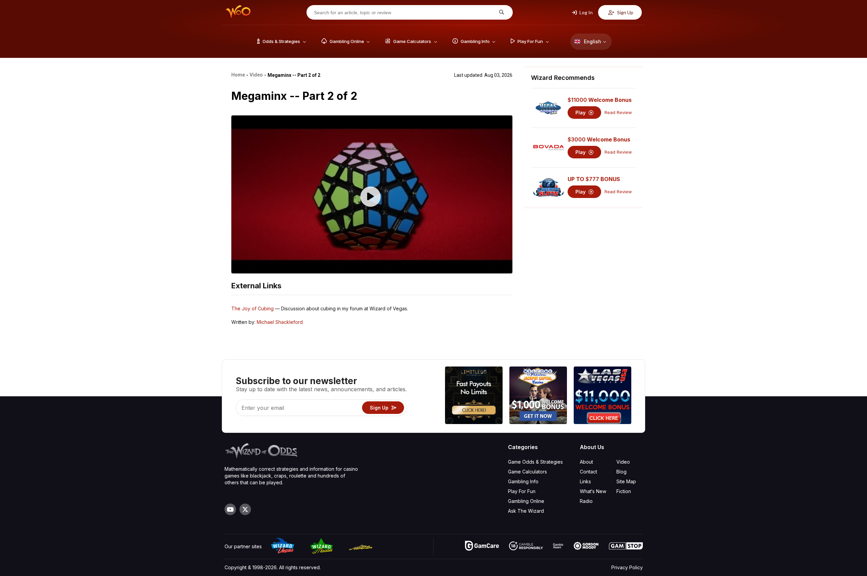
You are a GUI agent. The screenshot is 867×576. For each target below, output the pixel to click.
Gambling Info (523, 481)
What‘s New (593, 491)
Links (585, 481)
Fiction (623, 491)
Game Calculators (527, 471)
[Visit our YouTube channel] (230, 509)
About (586, 462)
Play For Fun (521, 491)
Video (623, 462)
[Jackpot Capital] (538, 396)
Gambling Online (526, 501)
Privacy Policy (627, 567)
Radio (586, 501)
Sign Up (624, 12)
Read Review (618, 112)
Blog (621, 471)
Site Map (626, 481)
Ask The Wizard (526, 511)
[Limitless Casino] (474, 396)
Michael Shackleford (280, 322)
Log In (585, 12)
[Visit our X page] (245, 509)
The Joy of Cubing (252, 308)
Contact (588, 471)
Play (581, 112)
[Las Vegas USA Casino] (602, 396)
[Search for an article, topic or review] (500, 12)
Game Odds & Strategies (535, 462)
